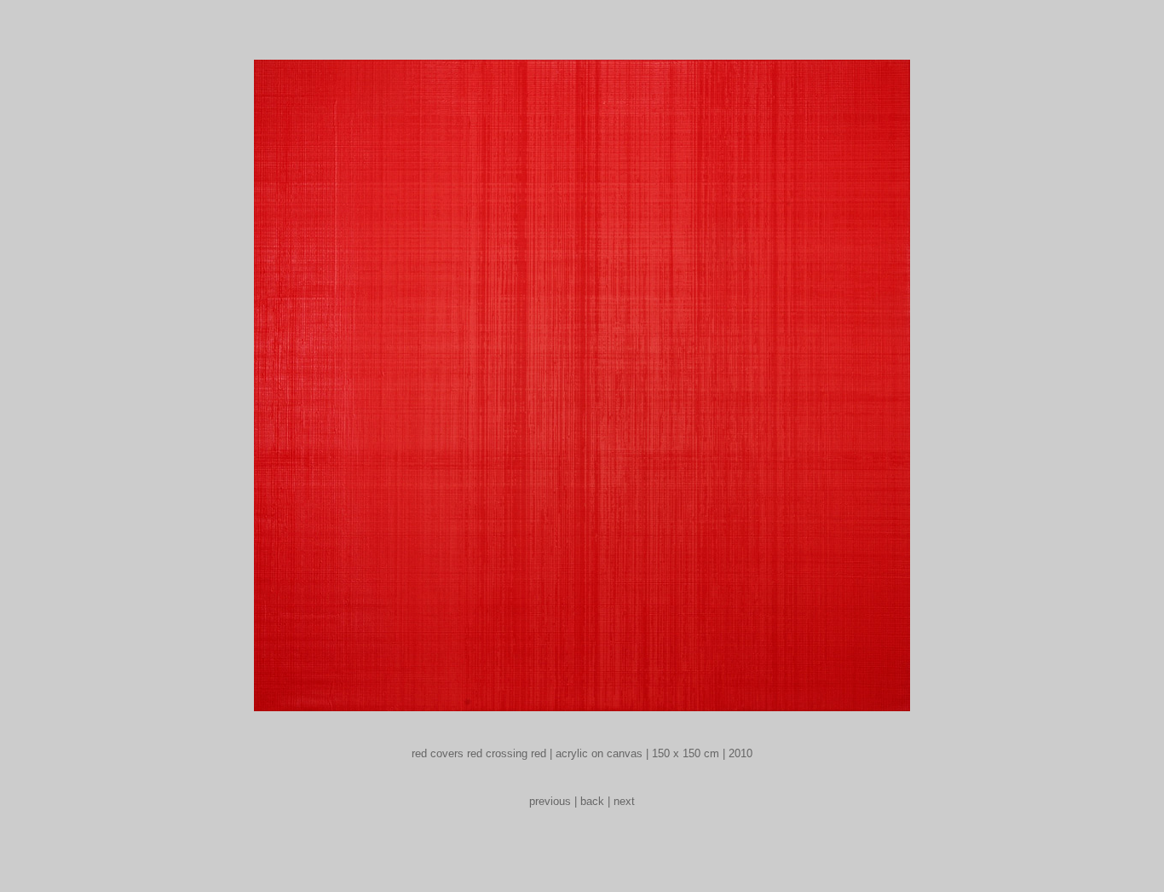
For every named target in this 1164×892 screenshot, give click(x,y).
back (592, 801)
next (624, 801)
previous (550, 801)
